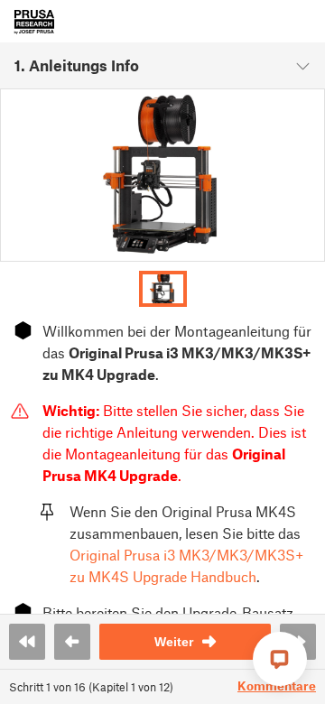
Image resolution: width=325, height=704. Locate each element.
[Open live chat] (280, 659)
